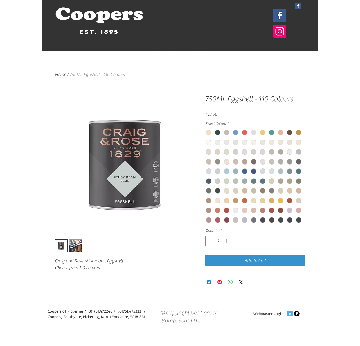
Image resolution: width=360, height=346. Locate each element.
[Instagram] (279, 31)
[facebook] (297, 313)
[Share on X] (241, 282)
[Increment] (226, 241)
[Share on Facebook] (209, 282)
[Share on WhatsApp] (230, 282)
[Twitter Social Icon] (290, 313)
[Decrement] (209, 241)
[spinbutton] (218, 241)
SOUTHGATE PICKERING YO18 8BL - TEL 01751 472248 (179, 6)
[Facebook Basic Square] (298, 6)
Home (60, 74)
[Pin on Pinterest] (219, 282)
